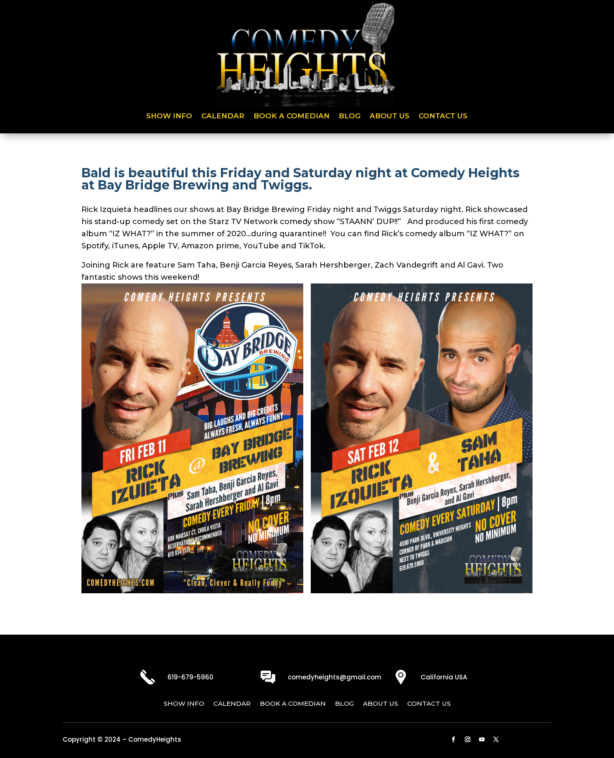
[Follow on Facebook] (453, 739)
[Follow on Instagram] (467, 739)
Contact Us (443, 116)
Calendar (222, 116)
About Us (389, 116)
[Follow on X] (496, 739)
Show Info (169, 116)
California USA (444, 677)
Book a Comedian (292, 116)
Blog (349, 116)
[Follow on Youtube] (482, 739)
